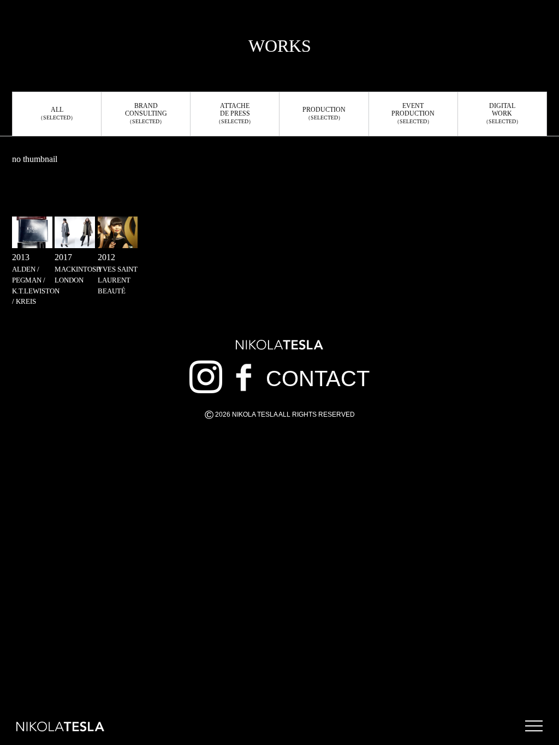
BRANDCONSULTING (146, 113)
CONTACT (318, 378)
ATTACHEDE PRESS (235, 113)
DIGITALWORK (502, 113)
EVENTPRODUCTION (413, 113)
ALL (57, 113)
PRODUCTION (324, 113)
